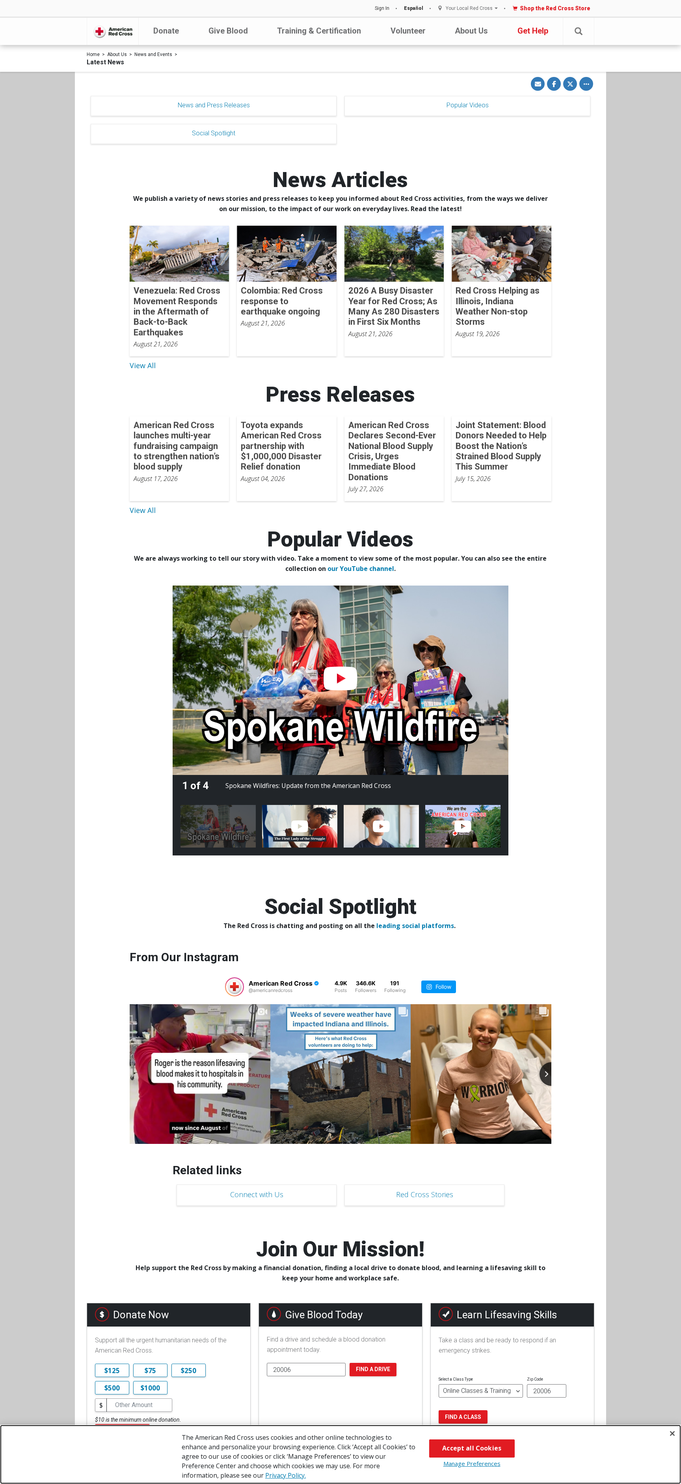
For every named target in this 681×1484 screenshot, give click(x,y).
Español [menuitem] (413, 8)
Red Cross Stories (424, 1194)
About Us (471, 31)
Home (93, 54)
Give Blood (228, 31)
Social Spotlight (213, 133)
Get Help (532, 31)
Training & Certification (319, 31)
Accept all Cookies (471, 1448)
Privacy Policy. (285, 1475)
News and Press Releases (214, 105)
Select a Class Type (456, 1379)
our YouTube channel (360, 568)
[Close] (672, 1433)
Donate (166, 31)
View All (143, 365)
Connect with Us (256, 1194)
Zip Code (535, 1379)
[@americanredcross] (234, 987)
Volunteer (408, 31)
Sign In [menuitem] (382, 8)
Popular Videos (468, 105)
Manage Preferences (472, 1463)
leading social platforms (415, 925)
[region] (340, 1454)
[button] (578, 31)
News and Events (153, 54)
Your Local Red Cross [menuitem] (469, 8)
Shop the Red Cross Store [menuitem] (555, 8)
